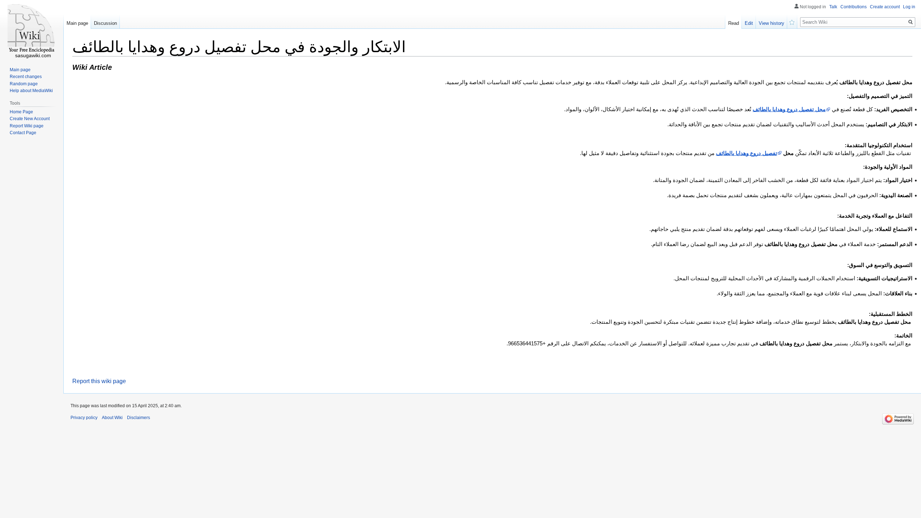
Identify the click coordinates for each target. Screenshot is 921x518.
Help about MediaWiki (31, 90)
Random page (24, 83)
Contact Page (23, 132)
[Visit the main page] (31, 29)
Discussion (105, 23)
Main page (77, 23)
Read (733, 23)
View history (771, 23)
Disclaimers (138, 417)
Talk (833, 6)
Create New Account (30, 118)
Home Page (21, 111)
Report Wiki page (27, 125)
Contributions (853, 6)
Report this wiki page (99, 381)
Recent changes (26, 76)
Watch (792, 21)
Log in (909, 6)
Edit (749, 23)
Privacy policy (84, 417)
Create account (885, 6)
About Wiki (112, 417)
